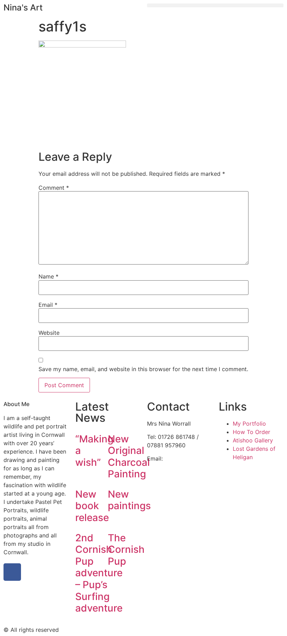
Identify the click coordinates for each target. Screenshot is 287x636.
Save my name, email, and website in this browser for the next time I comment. (143, 369)
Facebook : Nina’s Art (175, 475)
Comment (53, 187)
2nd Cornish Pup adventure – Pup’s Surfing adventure (98, 573)
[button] (215, 5)
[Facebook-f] (12, 572)
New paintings (129, 500)
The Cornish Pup (126, 549)
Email (47, 305)
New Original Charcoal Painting (129, 456)
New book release (92, 505)
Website (48, 332)
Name (48, 276)
